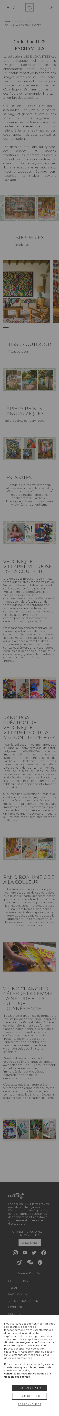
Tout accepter (29, 1388)
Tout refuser (29, 1396)
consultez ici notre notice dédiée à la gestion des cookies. (27, 1375)
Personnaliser (29, 1404)
